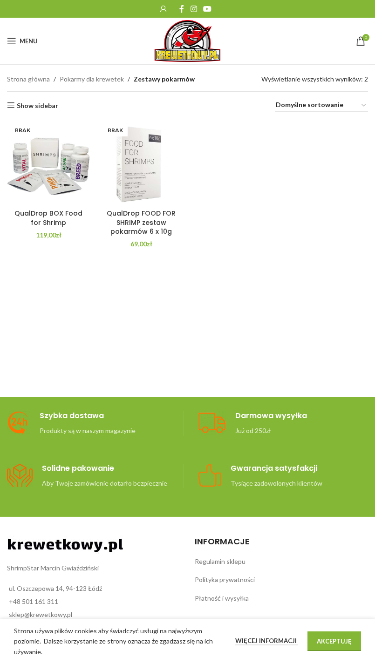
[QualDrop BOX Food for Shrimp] (48, 163)
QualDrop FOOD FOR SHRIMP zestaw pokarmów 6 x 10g (141, 222)
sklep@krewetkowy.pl (40, 614)
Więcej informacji (266, 640)
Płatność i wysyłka (222, 598)
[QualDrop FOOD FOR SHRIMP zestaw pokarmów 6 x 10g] (141, 163)
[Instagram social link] (193, 9)
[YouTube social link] (207, 9)
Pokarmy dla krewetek (92, 79)
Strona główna (28, 79)
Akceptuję (334, 641)
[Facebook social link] (181, 9)
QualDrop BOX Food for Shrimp (48, 218)
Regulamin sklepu (220, 561)
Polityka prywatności (225, 579)
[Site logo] (187, 40)
